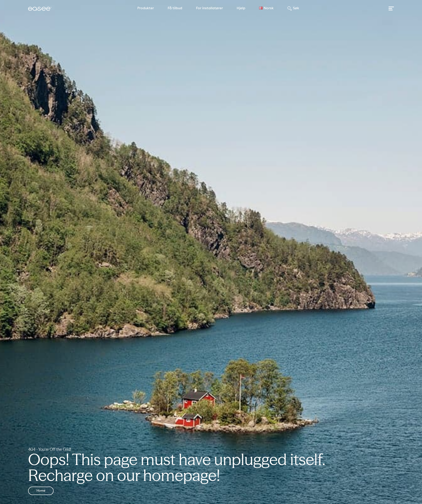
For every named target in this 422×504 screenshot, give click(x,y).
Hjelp (241, 8)
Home (40, 490)
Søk (296, 8)
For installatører (209, 8)
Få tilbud (175, 8)
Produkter (145, 8)
